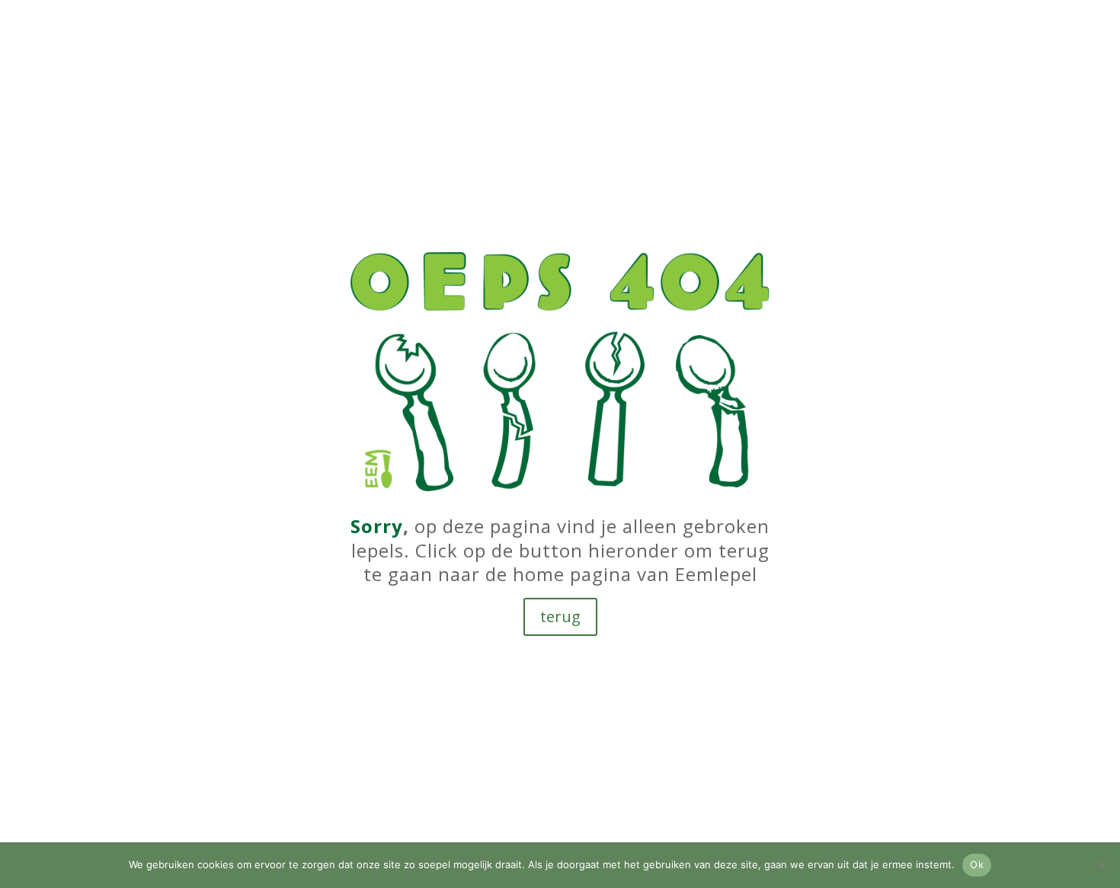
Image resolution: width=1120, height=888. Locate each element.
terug (560, 616)
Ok (977, 864)
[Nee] (1101, 865)
